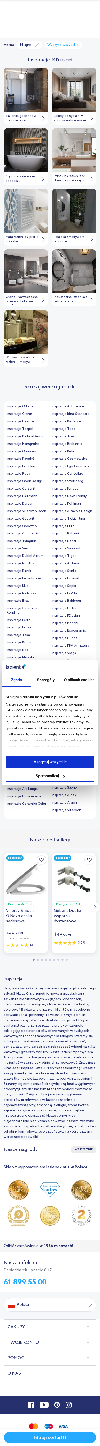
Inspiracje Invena (20, 628)
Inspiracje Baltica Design (25, 436)
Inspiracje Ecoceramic (69, 631)
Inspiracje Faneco (65, 489)
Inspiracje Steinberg (67, 481)
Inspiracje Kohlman (66, 504)
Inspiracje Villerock (66, 810)
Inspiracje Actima (65, 563)
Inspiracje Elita (18, 601)
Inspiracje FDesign (66, 616)
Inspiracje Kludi (18, 586)
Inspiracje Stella (64, 571)
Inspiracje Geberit (20, 519)
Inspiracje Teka (18, 635)
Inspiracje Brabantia (67, 444)
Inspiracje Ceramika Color (26, 804)
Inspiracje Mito (63, 526)
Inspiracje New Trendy (69, 496)
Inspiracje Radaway (21, 593)
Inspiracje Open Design (25, 481)
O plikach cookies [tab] (79, 680)
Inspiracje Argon (64, 803)
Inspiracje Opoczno (22, 526)
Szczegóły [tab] (46, 680)
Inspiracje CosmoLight (69, 459)
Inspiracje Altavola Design (72, 511)
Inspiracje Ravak (19, 571)
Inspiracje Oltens (20, 407)
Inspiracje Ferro (19, 620)
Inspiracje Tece (64, 429)
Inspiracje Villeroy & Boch (26, 511)
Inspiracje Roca (18, 474)
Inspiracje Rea (17, 650)
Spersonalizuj (47, 776)
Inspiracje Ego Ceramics (70, 466)
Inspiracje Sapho (64, 788)
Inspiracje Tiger (64, 556)
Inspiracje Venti (19, 549)
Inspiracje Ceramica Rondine (22, 610)
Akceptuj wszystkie (50, 762)
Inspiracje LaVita (64, 593)
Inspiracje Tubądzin (21, 541)
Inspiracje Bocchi (65, 623)
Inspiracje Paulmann (22, 496)
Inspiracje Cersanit (21, 489)
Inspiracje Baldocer (66, 601)
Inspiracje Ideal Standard (70, 414)
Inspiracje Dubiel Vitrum (25, 556)
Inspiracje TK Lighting (68, 519)
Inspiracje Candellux (67, 474)
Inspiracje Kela (63, 451)
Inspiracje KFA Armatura (70, 646)
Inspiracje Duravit (20, 504)
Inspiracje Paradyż (20, 459)
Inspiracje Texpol (20, 429)
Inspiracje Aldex (64, 795)
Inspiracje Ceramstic (23, 534)
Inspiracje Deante (20, 421)
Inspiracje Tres (63, 436)
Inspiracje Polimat (66, 578)
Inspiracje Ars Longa (22, 789)
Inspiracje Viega (64, 653)
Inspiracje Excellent (22, 466)
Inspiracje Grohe (19, 414)
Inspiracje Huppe (65, 638)
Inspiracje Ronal (64, 541)
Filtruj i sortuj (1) (50, 1437)
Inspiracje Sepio (64, 586)
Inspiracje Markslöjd (22, 657)
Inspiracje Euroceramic (24, 796)
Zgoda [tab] (16, 680)
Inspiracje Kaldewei (67, 421)
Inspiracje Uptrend (66, 608)
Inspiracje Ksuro (19, 643)
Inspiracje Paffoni (65, 534)
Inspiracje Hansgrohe (23, 444)
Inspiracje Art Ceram (68, 407)
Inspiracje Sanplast (66, 549)
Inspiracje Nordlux (20, 563)
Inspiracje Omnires (21, 451)
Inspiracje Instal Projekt (25, 578)
